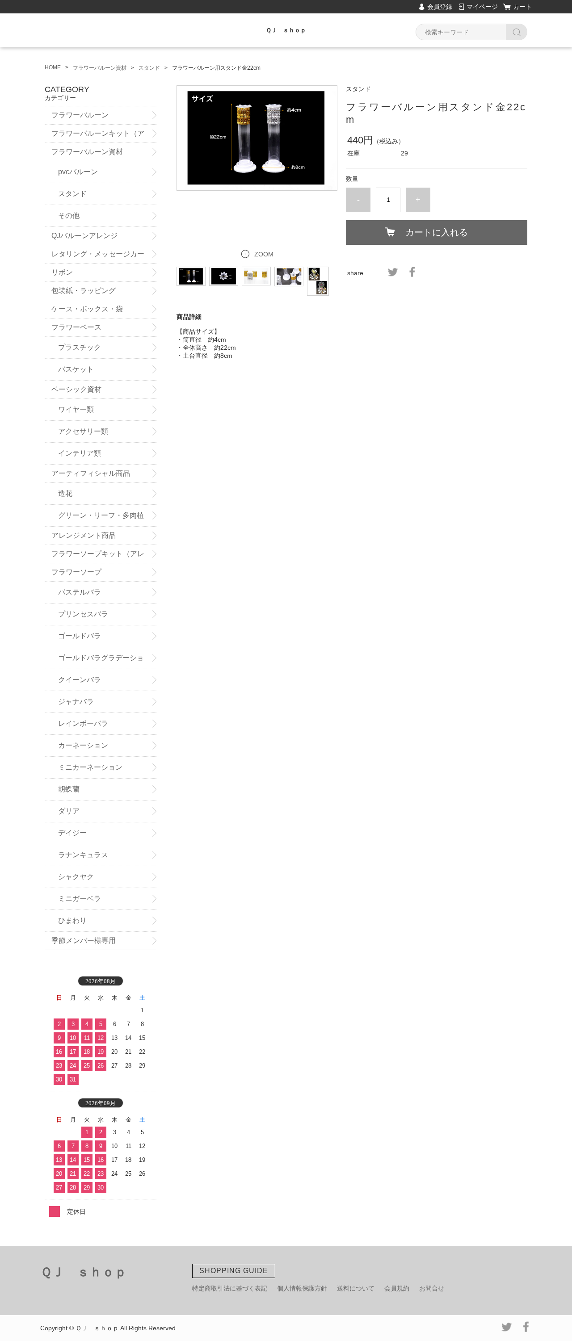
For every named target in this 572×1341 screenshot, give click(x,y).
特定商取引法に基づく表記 (229, 1288)
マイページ (482, 6)
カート (522, 6)
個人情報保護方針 (302, 1288)
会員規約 (396, 1288)
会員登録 (439, 6)
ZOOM (263, 254)
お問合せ (431, 1288)
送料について (355, 1288)
